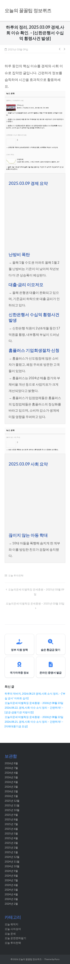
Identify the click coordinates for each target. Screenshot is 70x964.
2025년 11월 (12, 805)
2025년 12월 (12, 800)
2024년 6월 (11, 884)
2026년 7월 (11, 767)
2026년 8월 (11, 763)
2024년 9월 (11, 870)
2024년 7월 (11, 880)
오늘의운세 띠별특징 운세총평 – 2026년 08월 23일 (34, 702)
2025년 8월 (11, 819)
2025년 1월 (11, 852)
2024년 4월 (11, 894)
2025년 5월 (11, 833)
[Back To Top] (60, 955)
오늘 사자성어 (13, 928)
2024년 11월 (12, 861)
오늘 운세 (10, 933)
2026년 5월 (11, 777)
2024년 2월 (11, 903)
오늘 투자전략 (15, 575)
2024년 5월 (11, 889)
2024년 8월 (11, 875)
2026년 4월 (11, 781)
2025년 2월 (11, 847)
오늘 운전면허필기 (15, 938)
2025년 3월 (11, 842)
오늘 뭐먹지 (11, 924)
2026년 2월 (11, 791)
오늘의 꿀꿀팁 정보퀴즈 (30, 959)
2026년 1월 (11, 796)
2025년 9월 (11, 814)
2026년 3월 (11, 786)
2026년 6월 (11, 772)
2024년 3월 (11, 899)
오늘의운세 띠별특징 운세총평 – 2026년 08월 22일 (34, 717)
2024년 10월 (12, 866)
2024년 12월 (12, 856)
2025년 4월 (11, 838)
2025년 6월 (11, 828)
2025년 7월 (11, 824)
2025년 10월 (12, 810)
